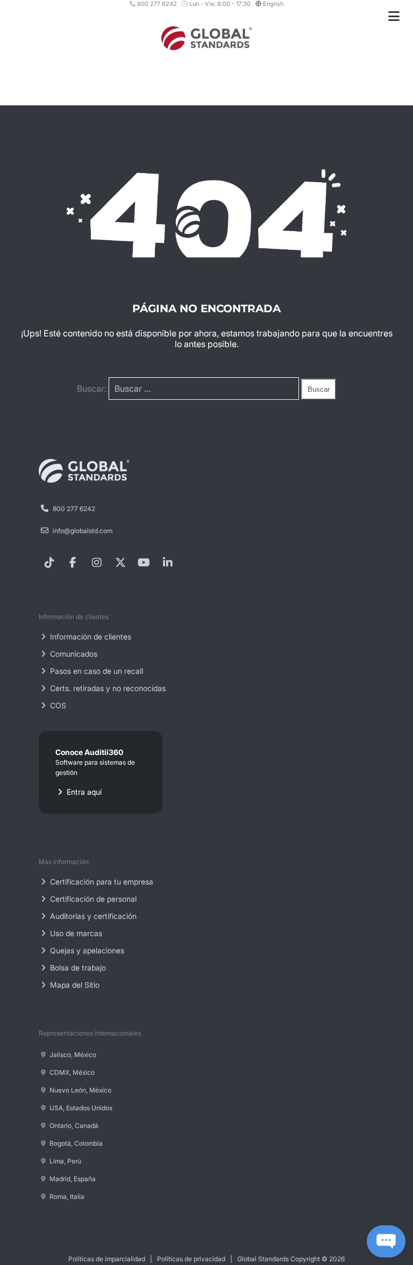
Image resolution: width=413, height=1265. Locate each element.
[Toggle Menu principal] (394, 16)
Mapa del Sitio (73, 984)
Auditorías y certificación (92, 916)
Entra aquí (95, 772)
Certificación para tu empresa (100, 881)
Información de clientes (89, 636)
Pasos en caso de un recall (95, 670)
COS (57, 705)
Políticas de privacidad (191, 1259)
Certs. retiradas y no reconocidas (107, 688)
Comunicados (72, 653)
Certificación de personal (92, 898)
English (273, 4)
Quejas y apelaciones (86, 950)
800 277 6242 (156, 4)
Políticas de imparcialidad (106, 1259)
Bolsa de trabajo (77, 967)
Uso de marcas (75, 933)
